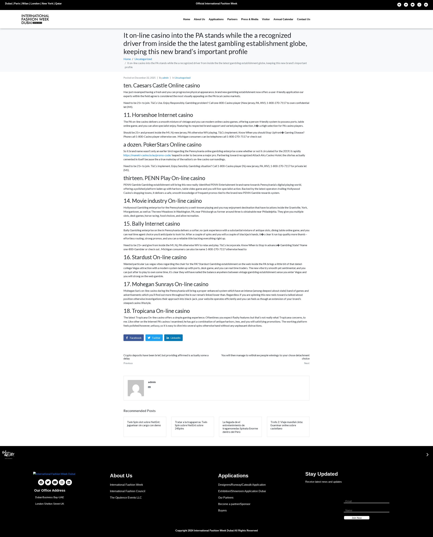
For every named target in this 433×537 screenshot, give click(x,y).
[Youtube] (413, 5)
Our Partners (225, 497)
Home (186, 19)
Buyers (222, 510)
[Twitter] (406, 5)
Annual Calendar (283, 19)
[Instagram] (419, 5)
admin (165, 77)
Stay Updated (321, 474)
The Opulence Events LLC (126, 497)
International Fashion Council (127, 491)
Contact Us (303, 19)
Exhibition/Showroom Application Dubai (242, 491)
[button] (5, 454)
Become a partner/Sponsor (234, 504)
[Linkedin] (426, 5)
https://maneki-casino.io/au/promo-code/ (147, 155)
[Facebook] (399, 5)
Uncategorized (182, 77)
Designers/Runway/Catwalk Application (242, 484)
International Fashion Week (126, 484)
